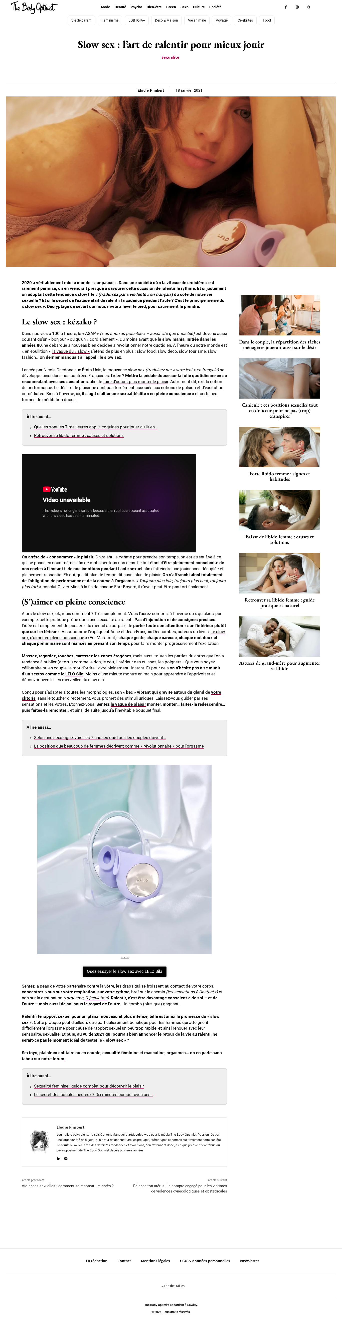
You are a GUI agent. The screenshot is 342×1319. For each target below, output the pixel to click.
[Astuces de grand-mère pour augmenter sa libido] (279, 636)
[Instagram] (297, 7)
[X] (165, 71)
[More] (188, 71)
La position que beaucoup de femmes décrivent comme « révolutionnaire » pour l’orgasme (119, 746)
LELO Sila (74, 673)
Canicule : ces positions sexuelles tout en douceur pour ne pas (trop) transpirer (280, 410)
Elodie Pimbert (151, 90)
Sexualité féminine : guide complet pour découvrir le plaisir (89, 1086)
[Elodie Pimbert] (39, 1142)
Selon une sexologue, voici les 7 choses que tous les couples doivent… (100, 737)
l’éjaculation (96, 997)
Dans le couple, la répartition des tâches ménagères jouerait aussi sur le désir (279, 344)
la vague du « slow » (71, 351)
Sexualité (170, 57)
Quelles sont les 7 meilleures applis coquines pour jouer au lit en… (95, 426)
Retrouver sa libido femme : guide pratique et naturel (280, 602)
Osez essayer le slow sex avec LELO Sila (124, 971)
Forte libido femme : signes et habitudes (280, 476)
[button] (308, 7)
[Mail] (66, 1157)
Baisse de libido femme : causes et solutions (280, 539)
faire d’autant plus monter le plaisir (135, 381)
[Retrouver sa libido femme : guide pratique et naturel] (279, 573)
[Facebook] (285, 7)
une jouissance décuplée (196, 568)
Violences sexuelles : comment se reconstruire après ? (68, 1186)
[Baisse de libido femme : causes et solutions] (279, 510)
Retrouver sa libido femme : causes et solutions (79, 435)
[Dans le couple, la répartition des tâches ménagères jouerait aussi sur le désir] (279, 315)
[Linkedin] (58, 1157)
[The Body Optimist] (34, 7)
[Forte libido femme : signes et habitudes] (279, 447)
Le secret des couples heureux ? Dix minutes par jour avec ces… (93, 1094)
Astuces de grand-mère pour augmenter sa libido (279, 666)
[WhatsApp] (177, 71)
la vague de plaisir (128, 704)
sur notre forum (49, 1058)
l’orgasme (124, 580)
